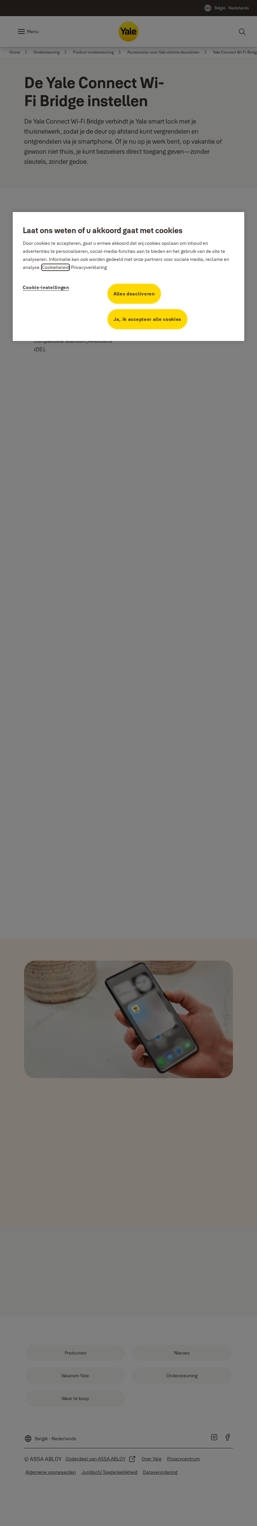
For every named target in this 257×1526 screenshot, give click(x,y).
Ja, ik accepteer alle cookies (147, 319)
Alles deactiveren (134, 294)
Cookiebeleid (55, 267)
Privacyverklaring (89, 267)
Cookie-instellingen (46, 287)
